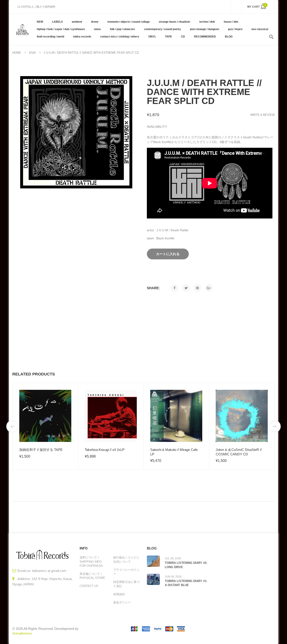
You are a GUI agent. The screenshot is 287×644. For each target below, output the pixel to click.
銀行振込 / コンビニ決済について (126, 559)
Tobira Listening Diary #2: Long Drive (186, 565)
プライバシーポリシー (126, 572)
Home (16, 52)
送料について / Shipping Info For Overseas (91, 561)
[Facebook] (174, 288)
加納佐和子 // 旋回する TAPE (41, 450)
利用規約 (119, 594)
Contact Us (89, 586)
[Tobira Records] (22, 29)
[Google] (209, 288)
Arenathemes (22, 633)
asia (32, 52)
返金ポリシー (122, 602)
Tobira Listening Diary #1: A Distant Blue (186, 583)
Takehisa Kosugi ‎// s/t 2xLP (104, 450)
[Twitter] (186, 288)
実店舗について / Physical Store (92, 576)
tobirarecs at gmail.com (49, 571)
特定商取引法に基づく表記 (126, 584)
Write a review (262, 115)
